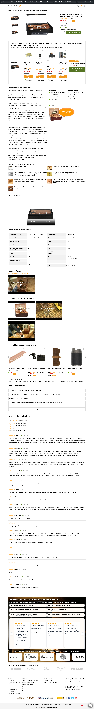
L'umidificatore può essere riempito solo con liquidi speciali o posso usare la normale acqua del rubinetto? (36, 394)
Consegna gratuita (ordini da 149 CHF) (23, 605)
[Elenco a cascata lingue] (82, 705)
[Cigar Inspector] (47, 657)
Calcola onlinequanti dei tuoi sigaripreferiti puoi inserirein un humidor (66, 112)
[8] (66, 18)
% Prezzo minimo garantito (85, 1)
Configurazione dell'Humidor (69, 37)
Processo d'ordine (12, 689)
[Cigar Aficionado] (15, 657)
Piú (60, 6)
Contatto (10, 678)
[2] (62, 18)
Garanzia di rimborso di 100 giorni (30, 680)
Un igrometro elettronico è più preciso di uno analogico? (23, 409)
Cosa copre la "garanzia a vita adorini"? (19, 398)
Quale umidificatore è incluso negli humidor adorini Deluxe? (24, 406)
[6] (65, 18)
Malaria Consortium (34, 704)
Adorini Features (55, 37)
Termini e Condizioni (13, 691)
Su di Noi (24, 678)
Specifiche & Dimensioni (43, 37)
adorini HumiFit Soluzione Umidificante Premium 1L (39, 64)
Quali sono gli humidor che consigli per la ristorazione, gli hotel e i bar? (27, 390)
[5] (41, 70)
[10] (18, 420)
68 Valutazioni (72, 18)
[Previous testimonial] (11, 633)
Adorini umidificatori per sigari (77, 381)
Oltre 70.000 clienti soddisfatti (65, 1)
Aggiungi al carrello (74, 32)
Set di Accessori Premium (51, 61)
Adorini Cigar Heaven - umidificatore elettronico (27, 64)
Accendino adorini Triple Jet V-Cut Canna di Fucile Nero (63, 64)
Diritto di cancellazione (27, 684)
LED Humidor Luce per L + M (16, 368)
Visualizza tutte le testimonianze (72, 689)
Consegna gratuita (13, 1)
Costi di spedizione (12, 687)
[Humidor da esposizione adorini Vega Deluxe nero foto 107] (14, 31)
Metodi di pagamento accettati (29, 686)
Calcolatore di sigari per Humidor (29, 690)
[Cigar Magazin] (63, 657)
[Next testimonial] (82, 633)
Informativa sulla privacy (14, 693)
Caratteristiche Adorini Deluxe (19, 37)
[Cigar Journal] (31, 657)
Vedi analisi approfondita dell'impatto (49, 707)
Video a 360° (32, 37)
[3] (39, 70)
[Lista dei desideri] (85, 6)
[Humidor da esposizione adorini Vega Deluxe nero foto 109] (14, 17)
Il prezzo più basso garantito (58, 609)
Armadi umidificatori (50, 381)
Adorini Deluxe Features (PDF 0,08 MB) (18, 273)
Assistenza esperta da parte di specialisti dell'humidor (65, 614)
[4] (40, 70)
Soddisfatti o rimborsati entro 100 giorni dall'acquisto (38, 1)
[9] (35, 372)
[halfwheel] (79, 657)
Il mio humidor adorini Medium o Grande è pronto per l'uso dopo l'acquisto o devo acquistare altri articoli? (36, 402)
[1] (36, 70)
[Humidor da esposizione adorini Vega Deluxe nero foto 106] (14, 24)
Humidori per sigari (62, 381)
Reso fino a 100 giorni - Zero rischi (60, 605)
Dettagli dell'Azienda (27, 688)
